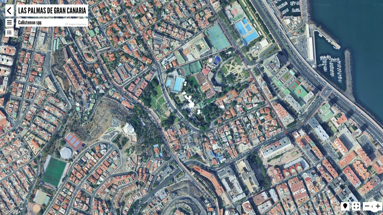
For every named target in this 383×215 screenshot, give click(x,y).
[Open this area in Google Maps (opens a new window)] (10, 211)
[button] (183, 93)
